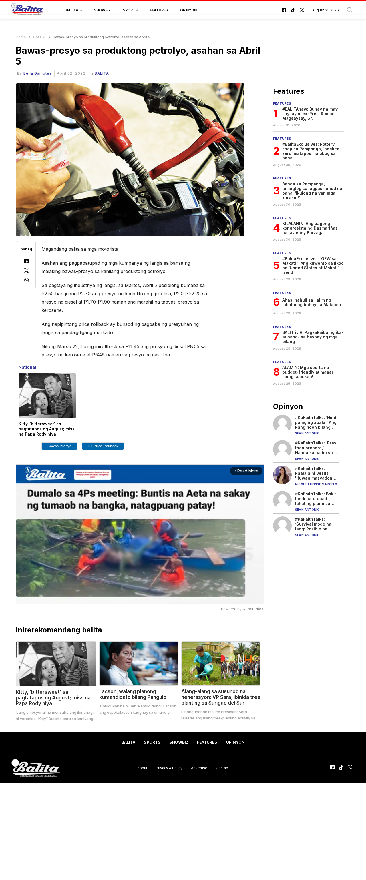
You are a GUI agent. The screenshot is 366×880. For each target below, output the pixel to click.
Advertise (199, 768)
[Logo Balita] (27, 10)
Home (21, 37)
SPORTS (130, 10)
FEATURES (159, 10)
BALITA (72, 10)
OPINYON (188, 10)
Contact (222, 768)
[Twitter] (26, 271)
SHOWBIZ (102, 10)
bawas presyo (59, 446)
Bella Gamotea (37, 73)
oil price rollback (103, 446)
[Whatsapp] (26, 280)
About (142, 768)
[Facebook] (26, 261)
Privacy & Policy (169, 768)
